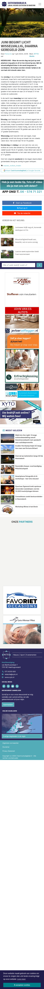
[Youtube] (13, 686)
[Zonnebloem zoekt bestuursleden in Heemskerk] (7, 499)
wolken (12, 166)
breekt (18, 166)
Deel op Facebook (24, 203)
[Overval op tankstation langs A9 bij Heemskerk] (7, 459)
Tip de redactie (23, 213)
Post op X (23, 208)
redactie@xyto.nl (11, 674)
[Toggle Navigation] (40, 4)
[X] (8, 686)
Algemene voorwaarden (10, 743)
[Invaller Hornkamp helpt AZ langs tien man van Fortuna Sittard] (7, 449)
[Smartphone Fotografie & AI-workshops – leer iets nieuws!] (7, 479)
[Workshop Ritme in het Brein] (7, 510)
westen (6, 166)
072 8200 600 (10, 671)
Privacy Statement (8, 751)
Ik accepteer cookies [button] (22, 985)
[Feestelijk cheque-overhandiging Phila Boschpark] (7, 469)
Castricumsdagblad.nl (17, 3)
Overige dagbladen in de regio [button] (14, 736)
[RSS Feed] (17, 686)
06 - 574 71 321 (31, 191)
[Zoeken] (39, 265)
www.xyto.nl (9, 677)
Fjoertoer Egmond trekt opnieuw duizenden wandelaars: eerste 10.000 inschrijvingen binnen (28, 488)
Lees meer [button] (21, 979)
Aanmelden (8, 704)
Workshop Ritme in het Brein (26, 507)
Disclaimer (5, 747)
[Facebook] (4, 686)
